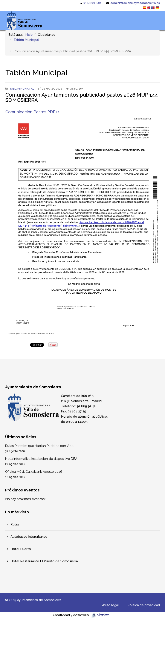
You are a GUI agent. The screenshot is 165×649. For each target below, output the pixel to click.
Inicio (29, 35)
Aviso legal (110, 605)
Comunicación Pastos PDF (30, 111)
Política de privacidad (143, 605)
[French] (153, 8)
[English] (149, 8)
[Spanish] (145, 8)
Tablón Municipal (26, 40)
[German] (158, 8)
